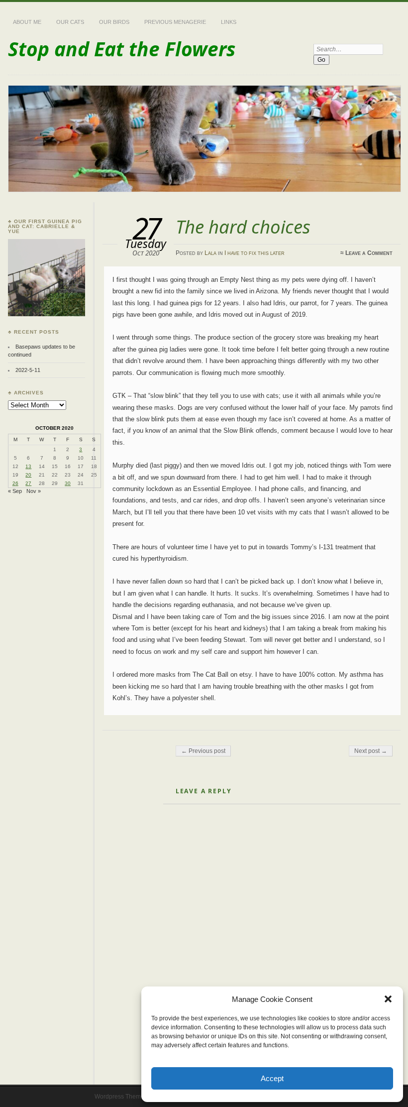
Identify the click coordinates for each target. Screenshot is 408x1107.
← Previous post (203, 750)
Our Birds (114, 22)
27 (28, 483)
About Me (27, 22)
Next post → (370, 750)
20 (28, 475)
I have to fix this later (254, 252)
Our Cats (70, 22)
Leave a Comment (369, 252)
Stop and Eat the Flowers (121, 48)
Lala (210, 252)
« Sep (15, 491)
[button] (388, 999)
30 (68, 483)
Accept (272, 1078)
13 (28, 466)
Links (228, 22)
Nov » (33, 491)
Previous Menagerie (175, 22)
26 (15, 483)
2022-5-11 (27, 370)
